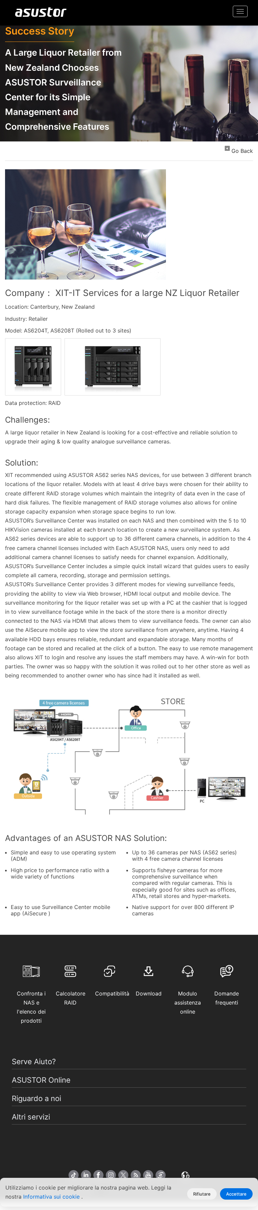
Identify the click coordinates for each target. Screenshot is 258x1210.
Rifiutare (202, 1194)
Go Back (242, 150)
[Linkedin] (86, 1175)
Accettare (236, 1194)
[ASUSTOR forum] (161, 1175)
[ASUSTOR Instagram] (111, 1175)
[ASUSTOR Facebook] (98, 1175)
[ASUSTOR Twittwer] (123, 1175)
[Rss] (136, 1175)
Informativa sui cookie (52, 1196)
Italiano (185, 1172)
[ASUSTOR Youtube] (148, 1175)
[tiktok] (74, 1175)
